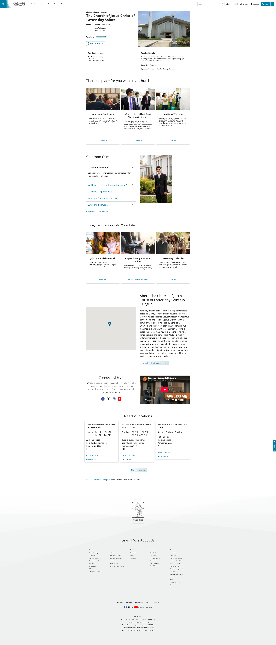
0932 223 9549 (101, 37)
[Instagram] (114, 399)
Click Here (103, 280)
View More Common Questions (97, 211)
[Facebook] (103, 399)
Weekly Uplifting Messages (138, 280)
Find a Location (138, 470)
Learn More (103, 141)
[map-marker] (111, 325)
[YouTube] (119, 399)
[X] (108, 399)
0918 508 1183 (92, 455)
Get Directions (91, 459)
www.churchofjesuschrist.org (154, 363)
